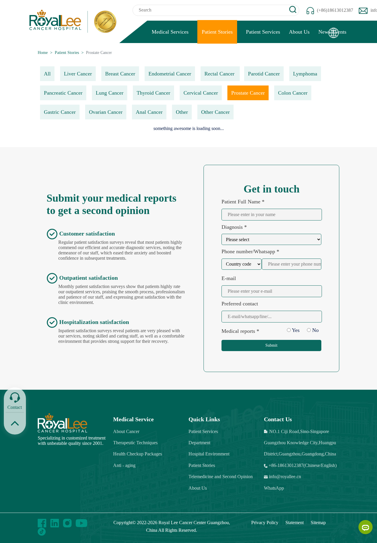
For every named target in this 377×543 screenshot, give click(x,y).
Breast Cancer (120, 74)
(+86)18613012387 (335, 10)
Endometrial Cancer (169, 74)
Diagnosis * (234, 227)
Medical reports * (240, 331)
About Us (299, 32)
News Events (332, 32)
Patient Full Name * (242, 202)
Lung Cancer (109, 93)
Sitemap (318, 522)
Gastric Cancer (60, 112)
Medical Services (170, 32)
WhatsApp (274, 488)
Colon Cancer (292, 93)
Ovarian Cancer (106, 112)
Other (182, 112)
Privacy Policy (264, 522)
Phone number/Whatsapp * (250, 251)
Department (199, 442)
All (47, 74)
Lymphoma (305, 74)
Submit (271, 345)
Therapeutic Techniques (135, 442)
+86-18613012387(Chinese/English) (302, 465)
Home (43, 52)
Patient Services (263, 32)
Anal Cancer (149, 112)
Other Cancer (215, 112)
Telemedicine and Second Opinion (220, 476)
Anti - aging (124, 465)
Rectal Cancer (220, 74)
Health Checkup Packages (137, 453)
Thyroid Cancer (153, 93)
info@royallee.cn (284, 476)
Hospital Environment (208, 453)
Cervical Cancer (200, 93)
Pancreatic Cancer (63, 93)
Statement (294, 522)
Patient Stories (217, 32)
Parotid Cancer (264, 74)
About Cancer (126, 431)
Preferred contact (239, 304)
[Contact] (14, 397)
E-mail (228, 278)
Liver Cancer (78, 74)
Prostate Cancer (248, 93)
